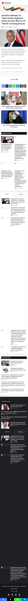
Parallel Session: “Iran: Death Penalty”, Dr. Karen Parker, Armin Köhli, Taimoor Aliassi (12, 390)
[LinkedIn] (10, 86)
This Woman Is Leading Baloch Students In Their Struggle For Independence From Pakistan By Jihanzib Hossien (12, 376)
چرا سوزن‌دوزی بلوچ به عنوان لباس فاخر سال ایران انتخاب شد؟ (18, 405)
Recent (7, 194)
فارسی (12, 591)
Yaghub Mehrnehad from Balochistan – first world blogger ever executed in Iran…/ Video (6, 147)
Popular (21, 194)
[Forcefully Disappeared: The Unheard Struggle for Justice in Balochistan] (6, 349)
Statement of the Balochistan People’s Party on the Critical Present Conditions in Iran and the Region (7, 173)
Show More (13, 79)
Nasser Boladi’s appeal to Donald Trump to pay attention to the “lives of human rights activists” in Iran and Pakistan (18, 221)
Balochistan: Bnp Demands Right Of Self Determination (18, 423)
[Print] (24, 86)
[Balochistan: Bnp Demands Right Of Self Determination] (5, 425)
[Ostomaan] (6, 3)
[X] (6, 86)
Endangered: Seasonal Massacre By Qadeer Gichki (18, 369)
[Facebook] (3, 86)
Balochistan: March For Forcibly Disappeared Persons (17, 362)
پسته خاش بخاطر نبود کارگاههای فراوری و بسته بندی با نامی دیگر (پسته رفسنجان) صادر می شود (14, 412)
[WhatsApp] (14, 86)
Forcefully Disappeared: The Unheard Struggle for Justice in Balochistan (18, 348)
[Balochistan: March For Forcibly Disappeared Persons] (5, 363)
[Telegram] (17, 86)
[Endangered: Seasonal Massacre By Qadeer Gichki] (5, 370)
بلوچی (16, 591)
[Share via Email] (21, 86)
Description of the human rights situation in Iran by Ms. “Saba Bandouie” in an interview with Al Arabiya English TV (18, 211)
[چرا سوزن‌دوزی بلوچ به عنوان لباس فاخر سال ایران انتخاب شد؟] (5, 407)
